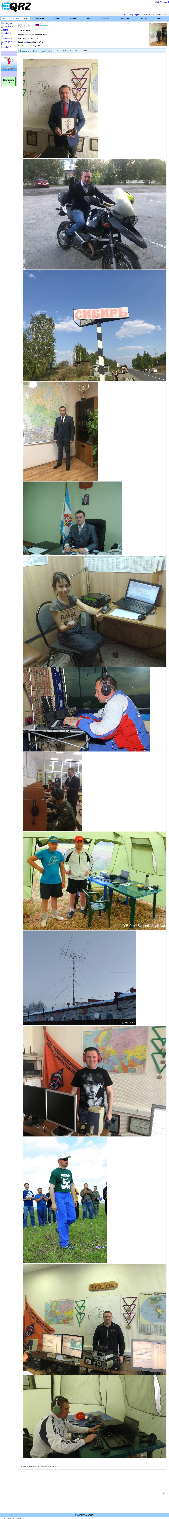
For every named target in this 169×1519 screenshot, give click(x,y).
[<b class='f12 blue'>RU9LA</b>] (158, 45)
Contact (143, 18)
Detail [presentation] (35, 51)
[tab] (24, 51)
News (57, 18)
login (126, 15)
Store (89, 18)
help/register (135, 15)
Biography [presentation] (24, 51)
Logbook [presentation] (46, 51)
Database (40, 18)
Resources (125, 18)
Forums (73, 18)
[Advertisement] (91, 1493)
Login (159, 18)
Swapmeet (105, 18)
